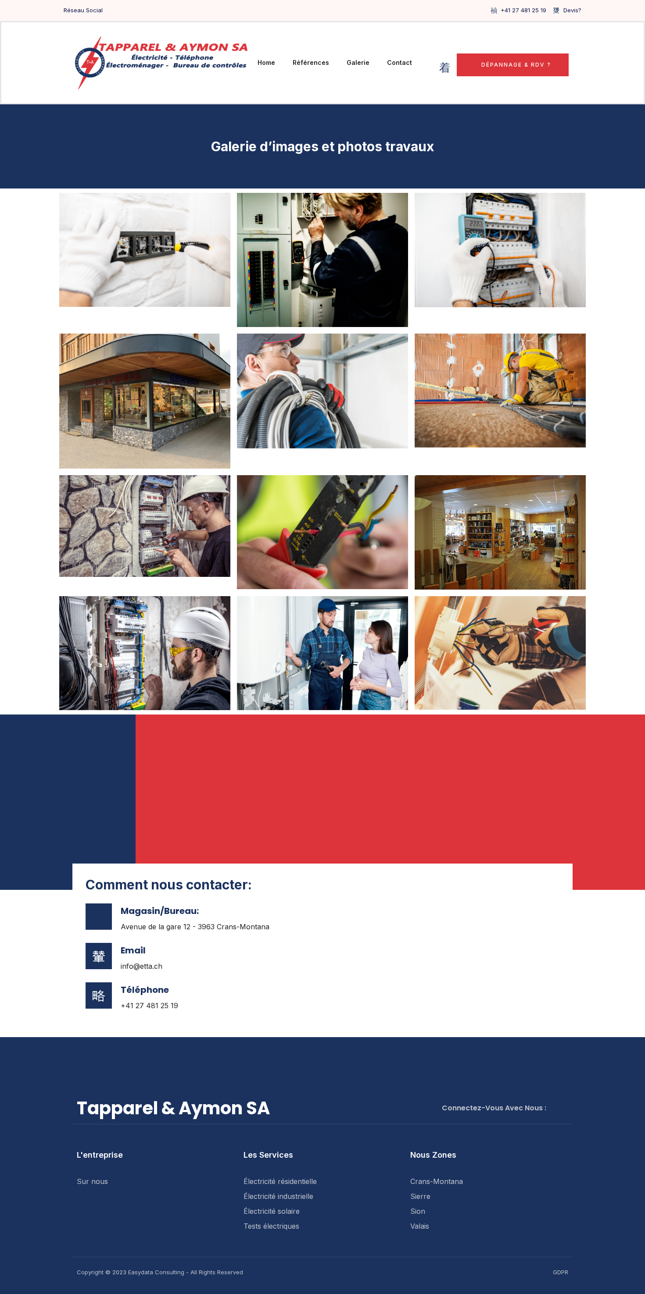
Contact (399, 62)
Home (266, 62)
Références (311, 62)
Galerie (358, 62)
